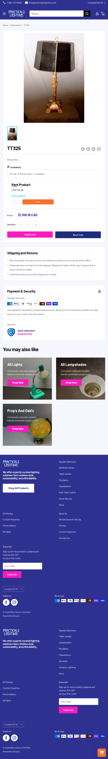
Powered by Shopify (11, 616)
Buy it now (78, 234)
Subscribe (12, 574)
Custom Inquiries (11, 519)
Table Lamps (65, 473)
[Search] (87, 14)
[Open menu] (4, 14)
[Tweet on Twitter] (93, 149)
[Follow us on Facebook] (6, 602)
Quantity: (11, 224)
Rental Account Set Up (70, 519)
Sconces (63, 661)
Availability (15, 167)
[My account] (97, 13)
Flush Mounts (65, 498)
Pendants (63, 480)
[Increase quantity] (36, 224)
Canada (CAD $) (11, 589)
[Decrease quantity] (21, 224)
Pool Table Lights (67, 492)
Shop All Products (18, 488)
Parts (61, 504)
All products (16, 25)
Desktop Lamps (66, 467)
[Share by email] (99, 149)
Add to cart (30, 234)
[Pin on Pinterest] (88, 149)
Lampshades (65, 642)
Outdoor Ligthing (67, 667)
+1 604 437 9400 (14, 2)
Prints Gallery (9, 525)
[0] (103, 13)
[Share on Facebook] (83, 149)
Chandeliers (65, 486)
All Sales (7, 531)
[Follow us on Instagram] (14, 602)
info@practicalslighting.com (42, 2)
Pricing (62, 525)
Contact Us (64, 538)
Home (5, 25)
